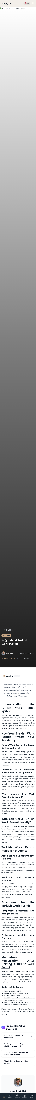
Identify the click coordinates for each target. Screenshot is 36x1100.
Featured (6, 635)
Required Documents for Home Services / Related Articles (18, 1011)
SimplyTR (6, 3)
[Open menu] (33, 3)
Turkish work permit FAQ (12, 991)
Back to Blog (8, 630)
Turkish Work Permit (18, 708)
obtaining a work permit (12, 996)
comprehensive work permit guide (16, 993)
